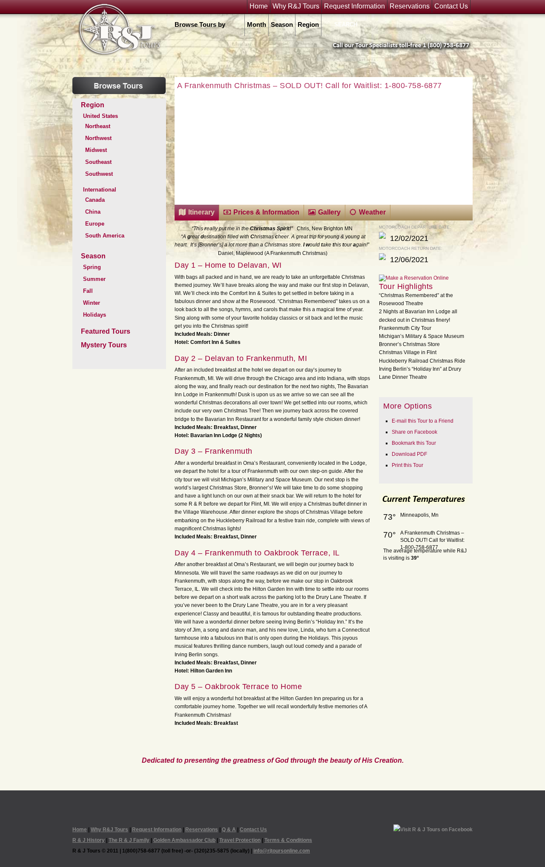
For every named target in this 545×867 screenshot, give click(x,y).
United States (100, 116)
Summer (94, 279)
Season (282, 24)
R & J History (88, 840)
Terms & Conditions (288, 840)
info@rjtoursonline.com (281, 851)
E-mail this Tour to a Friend (422, 421)
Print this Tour (407, 465)
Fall (88, 291)
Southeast (98, 162)
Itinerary (201, 212)
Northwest (98, 138)
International (99, 189)
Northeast (97, 126)
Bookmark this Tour (414, 443)
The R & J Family (129, 840)
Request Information (354, 6)
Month (256, 24)
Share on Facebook (414, 432)
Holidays (94, 315)
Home (259, 6)
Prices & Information (266, 212)
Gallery (329, 212)
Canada (95, 200)
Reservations (410, 6)
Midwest (96, 150)
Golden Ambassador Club (184, 840)
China (92, 212)
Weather (372, 212)
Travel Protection (240, 840)
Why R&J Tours (295, 6)
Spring (92, 267)
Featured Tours (105, 331)
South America (104, 235)
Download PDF (409, 454)
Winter (91, 303)
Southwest (99, 174)
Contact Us (451, 6)
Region (308, 24)
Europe (94, 223)
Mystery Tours (104, 345)
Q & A (229, 830)
